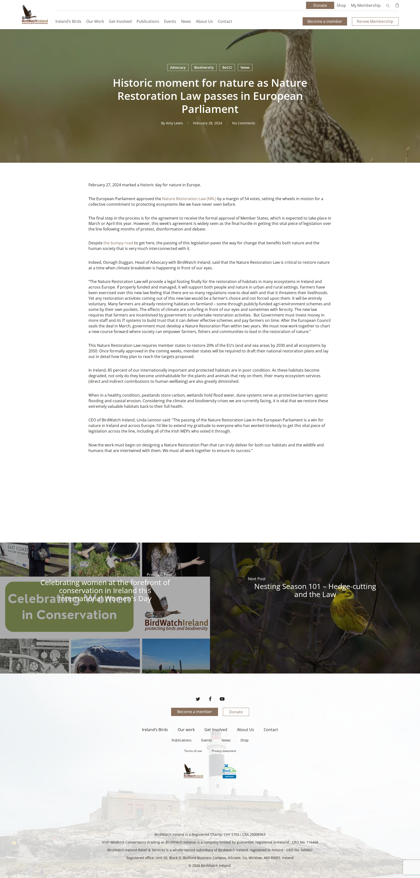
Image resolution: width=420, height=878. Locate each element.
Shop (341, 5)
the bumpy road (118, 243)
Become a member (194, 711)
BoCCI (227, 67)
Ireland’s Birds (155, 729)
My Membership (366, 5)
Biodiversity (204, 67)
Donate (236, 712)
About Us (245, 729)
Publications (182, 740)
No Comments (243, 123)
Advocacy (178, 67)
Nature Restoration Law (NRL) (189, 198)
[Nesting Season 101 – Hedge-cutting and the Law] (315, 608)
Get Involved (215, 729)
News (245, 67)
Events (206, 740)
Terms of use (193, 751)
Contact (271, 729)
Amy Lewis (174, 123)
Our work (186, 729)
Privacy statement (224, 751)
